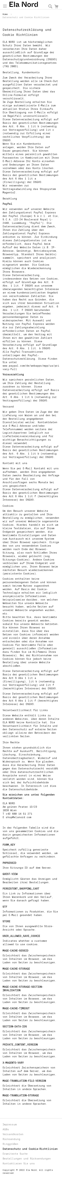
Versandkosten (13, 1134)
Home (6, 14)
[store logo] (23, 4)
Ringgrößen (10, 1144)
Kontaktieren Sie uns (19, 1163)
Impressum (10, 1124)
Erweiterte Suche (15, 1153)
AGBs (6, 1129)
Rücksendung (11, 1139)
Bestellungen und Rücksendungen (27, 1158)
